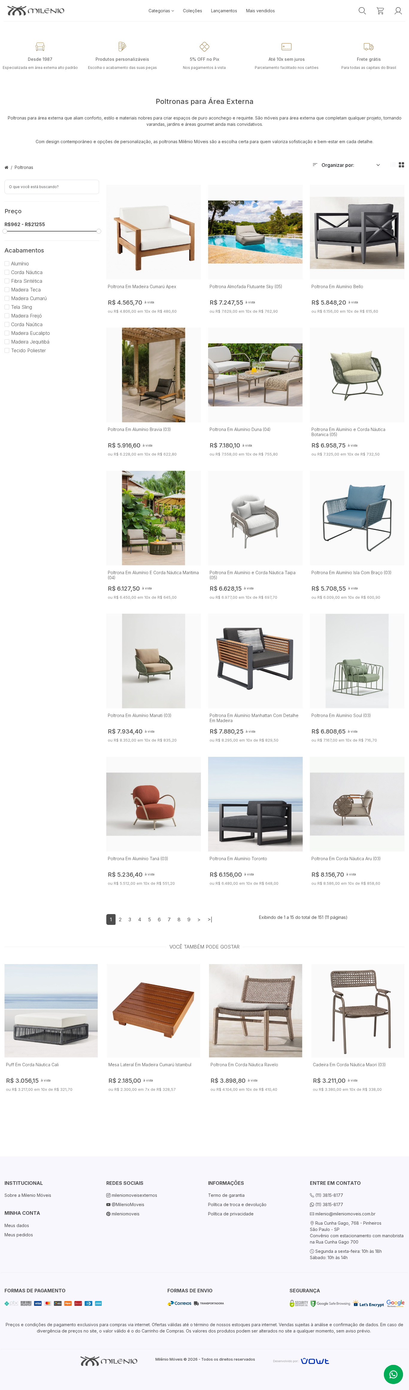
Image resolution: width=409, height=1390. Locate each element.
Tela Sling (21, 307)
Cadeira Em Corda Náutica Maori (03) (349, 1064)
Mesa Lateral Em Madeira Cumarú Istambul (149, 1064)
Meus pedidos (18, 1234)
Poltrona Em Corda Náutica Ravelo (244, 1064)
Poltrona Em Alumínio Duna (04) (240, 429)
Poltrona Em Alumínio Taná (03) (138, 858)
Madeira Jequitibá (29, 342)
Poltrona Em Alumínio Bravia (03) (139, 429)
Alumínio (19, 264)
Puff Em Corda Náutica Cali (32, 1064)
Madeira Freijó (26, 316)
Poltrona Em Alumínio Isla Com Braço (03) (351, 572)
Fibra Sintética (26, 281)
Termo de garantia (226, 1195)
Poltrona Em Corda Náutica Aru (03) (346, 858)
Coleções (192, 10)
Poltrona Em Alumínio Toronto (238, 858)
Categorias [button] (160, 10)
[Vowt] (301, 1360)
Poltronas (24, 167)
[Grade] (402, 165)
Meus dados (16, 1225)
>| (209, 919)
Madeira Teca (25, 290)
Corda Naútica (26, 324)
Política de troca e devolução (237, 1204)
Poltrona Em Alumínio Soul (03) (341, 715)
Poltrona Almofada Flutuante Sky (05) (246, 286)
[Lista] (393, 165)
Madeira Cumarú (28, 298)
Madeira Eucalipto (30, 333)
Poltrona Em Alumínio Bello (337, 286)
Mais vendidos (260, 10)
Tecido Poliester (28, 350)
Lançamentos (224, 10)
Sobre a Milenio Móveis (27, 1195)
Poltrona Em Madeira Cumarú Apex (142, 286)
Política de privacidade (231, 1213)
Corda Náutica (26, 272)
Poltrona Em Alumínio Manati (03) (140, 715)
